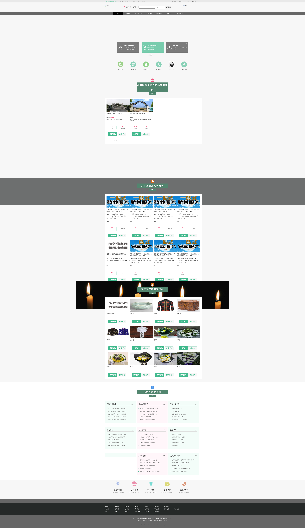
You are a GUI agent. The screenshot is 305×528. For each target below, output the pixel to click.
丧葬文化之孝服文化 (177, 408)
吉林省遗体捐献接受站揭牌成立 (148, 419)
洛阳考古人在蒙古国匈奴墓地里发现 (117, 434)
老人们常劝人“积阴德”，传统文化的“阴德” (150, 471)
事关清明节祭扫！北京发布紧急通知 (180, 462)
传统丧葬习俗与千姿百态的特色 (179, 471)
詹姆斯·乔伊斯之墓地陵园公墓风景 (116, 437)
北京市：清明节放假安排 (146, 417)
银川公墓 (176, 509)
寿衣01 (109, 337)
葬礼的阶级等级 (175, 411)
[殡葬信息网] (107, 5)
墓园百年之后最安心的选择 (178, 437)
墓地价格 (128, 13)
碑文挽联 (174, 1)
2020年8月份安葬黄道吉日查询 (147, 442)
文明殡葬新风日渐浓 (145, 445)
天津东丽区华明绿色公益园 (137, 111)
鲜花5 (109, 364)
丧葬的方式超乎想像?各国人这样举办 (117, 411)
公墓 (138, 1)
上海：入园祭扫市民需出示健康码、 (149, 411)
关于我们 (107, 506)
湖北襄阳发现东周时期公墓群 (115, 442)
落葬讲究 (187, 1)
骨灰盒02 (180, 310)
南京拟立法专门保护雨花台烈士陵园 (149, 408)
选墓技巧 (181, 1)
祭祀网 (126, 511)
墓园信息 (147, 511)
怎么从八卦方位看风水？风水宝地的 (117, 408)
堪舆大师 (147, 506)
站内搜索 (168, 7)
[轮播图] (149, 55)
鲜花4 (156, 337)
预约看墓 (175, 45)
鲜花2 (180, 364)
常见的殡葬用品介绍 (112, 310)
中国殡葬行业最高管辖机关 (146, 468)
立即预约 (113, 134)
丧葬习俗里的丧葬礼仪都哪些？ (179, 414)
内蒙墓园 (156, 511)
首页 (118, 13)
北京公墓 (127, 509)
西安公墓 (156, 509)
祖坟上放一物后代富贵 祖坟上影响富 (117, 419)
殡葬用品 (169, 13)
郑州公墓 (117, 509)
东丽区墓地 (138, 13)
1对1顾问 (137, 506)
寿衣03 (156, 310)
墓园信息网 (137, 511)
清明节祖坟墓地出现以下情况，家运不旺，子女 (183, 460)
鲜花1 (133, 364)
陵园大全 (149, 13)
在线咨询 (122, 134)
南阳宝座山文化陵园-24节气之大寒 (148, 460)
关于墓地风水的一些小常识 (146, 434)
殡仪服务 (180, 13)
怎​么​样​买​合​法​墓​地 (176, 434)
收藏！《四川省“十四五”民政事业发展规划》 (151, 462)
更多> (132, 404)
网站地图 (194, 1)
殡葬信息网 (156, 520)
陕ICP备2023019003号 (148, 520)
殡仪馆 (143, 1)
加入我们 (127, 506)
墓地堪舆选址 (175, 445)
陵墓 (106, 511)
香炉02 (133, 310)
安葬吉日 (128, 1)
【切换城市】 (133, 7)
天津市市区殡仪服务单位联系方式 (115, 251)
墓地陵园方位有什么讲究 (178, 442)
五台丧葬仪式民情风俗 (177, 417)
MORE (152, 93)
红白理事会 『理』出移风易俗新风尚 (181, 468)
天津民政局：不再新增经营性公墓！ (149, 414)
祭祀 (116, 511)
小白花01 (133, 337)
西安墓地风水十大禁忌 (177, 440)
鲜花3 (180, 337)
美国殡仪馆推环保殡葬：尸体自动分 (149, 437)
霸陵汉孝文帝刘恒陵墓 (113, 440)
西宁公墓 (166, 509)
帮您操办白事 (152, 45)
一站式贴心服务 (129, 45)
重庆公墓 (137, 509)
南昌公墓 (147, 509)
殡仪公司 (159, 13)
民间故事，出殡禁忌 (177, 465)
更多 (115, 218)
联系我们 (117, 506)
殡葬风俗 (166, 506)
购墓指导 (156, 506)
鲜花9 (156, 364)
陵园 (134, 1)
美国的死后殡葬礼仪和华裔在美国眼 (117, 414)
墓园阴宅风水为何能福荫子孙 (147, 440)
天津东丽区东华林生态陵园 (114, 111)
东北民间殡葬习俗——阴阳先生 (179, 419)
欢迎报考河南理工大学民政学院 (148, 465)
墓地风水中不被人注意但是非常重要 (117, 417)
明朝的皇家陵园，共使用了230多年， (117, 445)
